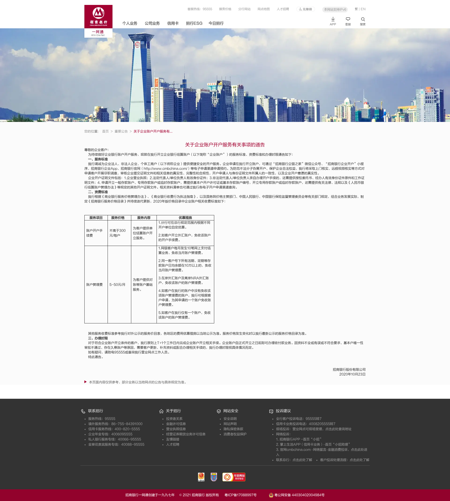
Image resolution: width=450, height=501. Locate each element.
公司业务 (152, 23)
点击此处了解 (302, 460)
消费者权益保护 (235, 434)
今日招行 (216, 23)
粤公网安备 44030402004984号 (299, 495)
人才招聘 (283, 9)
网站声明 (230, 424)
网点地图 (264, 9)
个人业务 (129, 23)
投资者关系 (174, 419)
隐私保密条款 (233, 429)
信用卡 (173, 23)
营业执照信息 (176, 429)
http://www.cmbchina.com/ (165, 169)
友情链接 (172, 439)
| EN (362, 9)
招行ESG (194, 23)
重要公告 (123, 131)
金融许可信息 (176, 424)
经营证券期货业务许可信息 (186, 434)
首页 (107, 131)
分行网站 (244, 9)
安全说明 (230, 419)
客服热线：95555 (200, 9)
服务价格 (225, 9)
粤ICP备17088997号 (246, 495)
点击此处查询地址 (338, 429)
